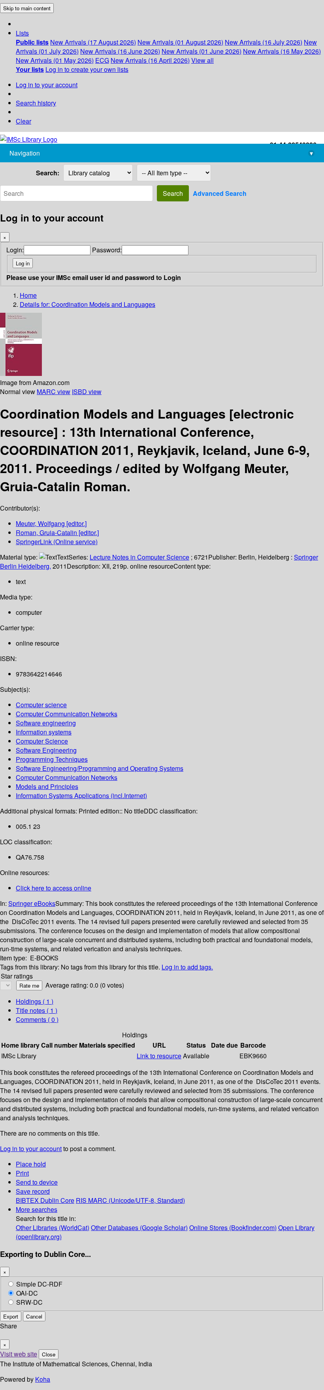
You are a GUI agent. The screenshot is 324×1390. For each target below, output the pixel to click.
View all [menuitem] (202, 60)
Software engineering (46, 722)
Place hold (31, 1163)
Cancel (34, 1316)
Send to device (37, 1182)
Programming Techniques (52, 759)
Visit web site (18, 1353)
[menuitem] (32, 42)
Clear (23, 121)
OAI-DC (27, 1293)
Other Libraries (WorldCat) (52, 1227)
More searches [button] (36, 1209)
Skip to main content (27, 8)
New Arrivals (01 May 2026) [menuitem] (55, 60)
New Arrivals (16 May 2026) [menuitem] (282, 51)
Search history (36, 102)
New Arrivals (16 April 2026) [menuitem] (150, 60)
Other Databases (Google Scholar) (139, 1227)
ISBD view (87, 391)
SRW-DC (29, 1302)
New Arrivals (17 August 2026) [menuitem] (93, 42)
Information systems (44, 731)
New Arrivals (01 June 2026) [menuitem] (201, 51)
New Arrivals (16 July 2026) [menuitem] (263, 42)
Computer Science (42, 741)
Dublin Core (57, 1200)
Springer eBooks (31, 903)
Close (48, 1354)
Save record (33, 1191)
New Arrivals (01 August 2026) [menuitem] (180, 42)
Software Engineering (46, 750)
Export (10, 1316)
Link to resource (159, 1055)
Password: (107, 249)
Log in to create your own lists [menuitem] (86, 69)
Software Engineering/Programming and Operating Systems (99, 768)
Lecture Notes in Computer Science (139, 557)
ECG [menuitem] (102, 60)
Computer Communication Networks (66, 713)
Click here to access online (53, 887)
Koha (42, 1379)
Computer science (41, 704)
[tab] (36, 1010)
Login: (15, 249)
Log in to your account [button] (31, 1148)
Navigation (161, 153)
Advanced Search (220, 193)
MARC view (53, 391)
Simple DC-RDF (39, 1284)
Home (28, 295)
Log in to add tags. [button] (187, 966)
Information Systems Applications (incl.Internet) (81, 795)
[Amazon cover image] (21, 373)
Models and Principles (47, 786)
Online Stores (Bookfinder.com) (233, 1227)
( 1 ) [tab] (34, 1001)
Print (22, 1173)
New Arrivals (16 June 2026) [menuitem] (120, 51)
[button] (22, 33)
